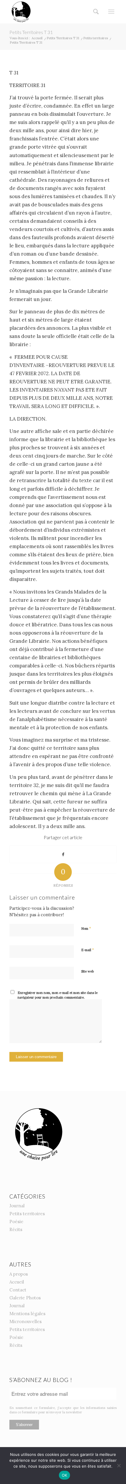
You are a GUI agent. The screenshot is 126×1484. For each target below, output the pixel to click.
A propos (18, 1274)
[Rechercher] (94, 11)
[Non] (119, 1465)
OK (64, 1475)
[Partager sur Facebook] (63, 854)
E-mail (87, 949)
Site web (87, 971)
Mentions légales (27, 1313)
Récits (15, 1229)
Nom (86, 928)
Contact (17, 1290)
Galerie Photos (25, 1298)
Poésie (16, 1221)
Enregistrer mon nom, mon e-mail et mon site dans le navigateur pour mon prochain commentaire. (58, 995)
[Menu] (111, 12)
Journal (17, 1205)
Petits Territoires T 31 (31, 32)
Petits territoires (27, 1213)
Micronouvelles (25, 1321)
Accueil (16, 1282)
